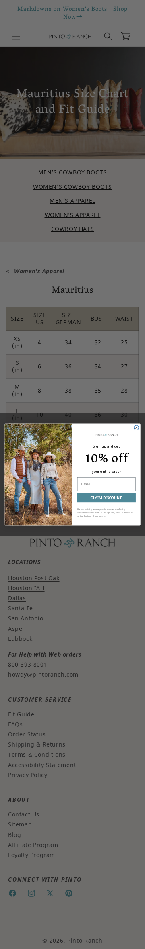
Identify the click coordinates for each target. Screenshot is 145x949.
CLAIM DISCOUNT (106, 497)
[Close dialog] (136, 427)
